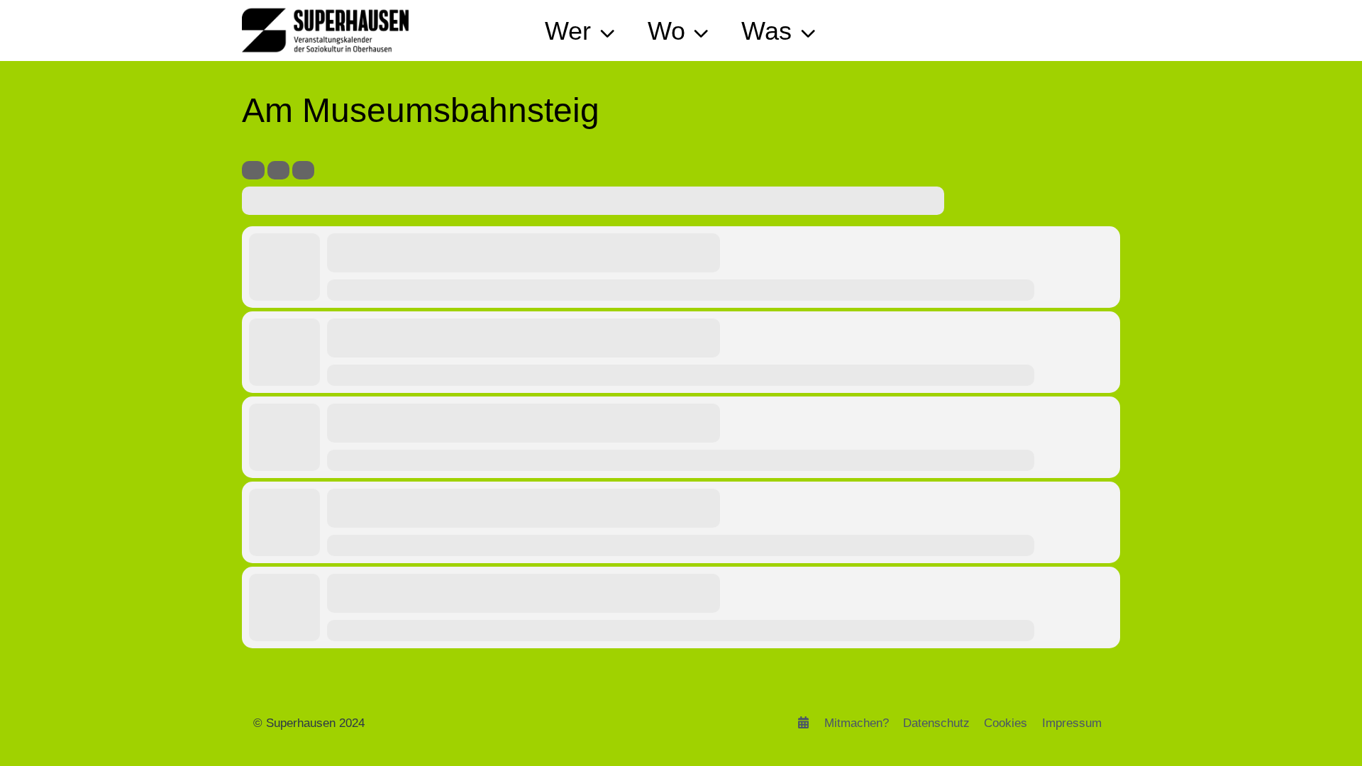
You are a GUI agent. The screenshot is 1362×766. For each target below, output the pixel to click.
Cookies (1005, 723)
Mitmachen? (856, 723)
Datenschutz (936, 723)
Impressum (1072, 723)
